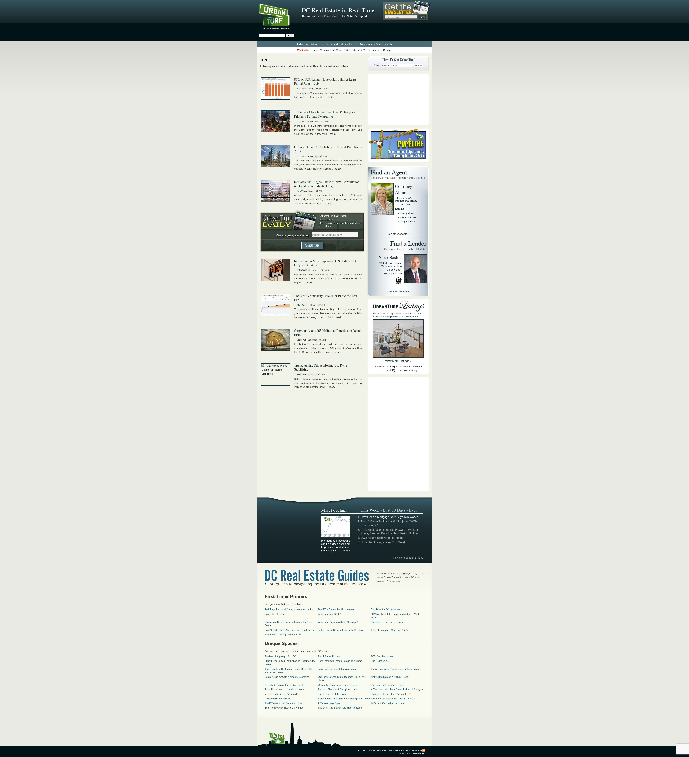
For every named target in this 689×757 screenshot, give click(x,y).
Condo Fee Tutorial (274, 614)
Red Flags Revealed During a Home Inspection (289, 609)
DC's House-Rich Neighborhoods (382, 537)
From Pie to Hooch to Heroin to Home (284, 689)
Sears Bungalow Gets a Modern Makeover (287, 677)
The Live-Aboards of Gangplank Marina (338, 689)
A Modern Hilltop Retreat (277, 698)
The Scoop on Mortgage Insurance (283, 634)
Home (266, 28)
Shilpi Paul (301, 339)
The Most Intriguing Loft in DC (280, 656)
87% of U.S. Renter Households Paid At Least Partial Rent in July (325, 81)
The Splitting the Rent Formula (387, 622)
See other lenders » (398, 291)
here (347, 223)
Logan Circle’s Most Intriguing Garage (337, 669)
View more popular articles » (409, 557)
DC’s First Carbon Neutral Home (387, 703)
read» (330, 96)
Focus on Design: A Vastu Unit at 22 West (393, 698)
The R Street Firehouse (330, 656)
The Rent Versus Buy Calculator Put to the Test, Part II (326, 297)
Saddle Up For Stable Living (332, 694)
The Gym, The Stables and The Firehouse (340, 707)
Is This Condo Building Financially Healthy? (340, 630)
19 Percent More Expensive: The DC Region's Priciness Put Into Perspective (324, 114)
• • (344, 44)
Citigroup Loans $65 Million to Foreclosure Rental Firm (327, 332)
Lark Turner (302, 190)
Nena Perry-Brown (305, 88)
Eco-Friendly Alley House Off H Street (284, 707)
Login (393, 366)
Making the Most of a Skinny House (389, 677)
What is (412, 366)
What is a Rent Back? (329, 614)
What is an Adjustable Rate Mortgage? (338, 622)
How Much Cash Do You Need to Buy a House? (289, 630)
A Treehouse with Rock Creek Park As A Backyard (397, 689)
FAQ (392, 370)
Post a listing (410, 370)
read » (346, 550)
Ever (413, 510)
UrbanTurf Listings (307, 44)
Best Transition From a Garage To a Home (340, 661)
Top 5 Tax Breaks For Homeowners (336, 609)
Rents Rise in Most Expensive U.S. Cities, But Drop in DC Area (325, 263)
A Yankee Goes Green (329, 703)
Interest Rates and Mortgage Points (389, 630)
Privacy (400, 750)
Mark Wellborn (303, 304)
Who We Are (369, 750)
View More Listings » (398, 361)
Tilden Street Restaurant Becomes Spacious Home (344, 698)
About (360, 750)
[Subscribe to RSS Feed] (423, 750)
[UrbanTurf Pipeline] (398, 161)
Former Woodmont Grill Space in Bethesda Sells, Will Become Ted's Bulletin (351, 50)
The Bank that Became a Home (387, 685)
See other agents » (398, 233)
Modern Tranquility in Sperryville (281, 694)
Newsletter (275, 28)
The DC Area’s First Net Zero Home (283, 703)
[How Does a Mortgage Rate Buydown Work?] (335, 536)
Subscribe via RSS (414, 750)
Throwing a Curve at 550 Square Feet (390, 694)
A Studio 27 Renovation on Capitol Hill (284, 685)
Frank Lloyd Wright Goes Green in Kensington (395, 669)
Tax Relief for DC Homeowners (387, 609)
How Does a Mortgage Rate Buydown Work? (389, 517)
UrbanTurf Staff (303, 270)
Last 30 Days (394, 510)
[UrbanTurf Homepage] (277, 15)
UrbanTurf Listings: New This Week (383, 542)
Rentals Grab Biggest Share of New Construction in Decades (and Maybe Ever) (326, 183)
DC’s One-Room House (383, 656)
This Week (370, 510)
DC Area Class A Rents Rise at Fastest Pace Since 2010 (328, 149)
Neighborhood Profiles (339, 44)
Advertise (285, 28)
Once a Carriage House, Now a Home (337, 685)
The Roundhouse (380, 661)
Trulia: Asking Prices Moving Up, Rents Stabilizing (321, 367)
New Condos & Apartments (376, 44)
